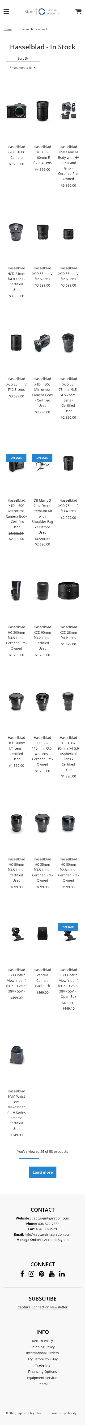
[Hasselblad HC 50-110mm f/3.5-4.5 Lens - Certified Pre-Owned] (42, 701)
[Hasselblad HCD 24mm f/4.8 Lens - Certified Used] (16, 232)
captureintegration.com (50, 1218)
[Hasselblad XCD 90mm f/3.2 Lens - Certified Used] (42, 591)
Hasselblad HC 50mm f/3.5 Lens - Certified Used (16, 870)
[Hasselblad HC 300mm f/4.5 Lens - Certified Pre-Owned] (16, 591)
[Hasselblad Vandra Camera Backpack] (42, 934)
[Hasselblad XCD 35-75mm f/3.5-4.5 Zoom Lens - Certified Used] (68, 343)
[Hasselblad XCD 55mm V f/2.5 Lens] (42, 232)
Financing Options (42, 1371)
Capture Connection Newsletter (43, 1307)
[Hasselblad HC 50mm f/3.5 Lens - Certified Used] (16, 823)
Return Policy (42, 1340)
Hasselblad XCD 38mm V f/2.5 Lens (68, 273)
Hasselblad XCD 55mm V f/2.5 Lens (42, 273)
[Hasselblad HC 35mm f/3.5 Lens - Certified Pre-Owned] (42, 823)
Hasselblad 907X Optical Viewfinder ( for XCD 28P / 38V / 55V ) (16, 980)
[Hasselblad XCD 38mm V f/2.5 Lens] (68, 232)
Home (8, 29)
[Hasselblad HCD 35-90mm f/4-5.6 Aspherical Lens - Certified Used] (68, 701)
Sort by (23, 58)
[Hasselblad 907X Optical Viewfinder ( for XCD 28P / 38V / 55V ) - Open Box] (68, 934)
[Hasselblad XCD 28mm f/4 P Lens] (68, 591)
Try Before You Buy (43, 1359)
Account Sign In (56, 1239)
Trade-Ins (42, 1365)
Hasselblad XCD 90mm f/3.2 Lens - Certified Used (42, 638)
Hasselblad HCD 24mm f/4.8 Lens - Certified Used (16, 279)
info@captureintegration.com (48, 1234)
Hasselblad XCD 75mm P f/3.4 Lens (68, 505)
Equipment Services (42, 1377)
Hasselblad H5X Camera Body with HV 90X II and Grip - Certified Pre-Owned (68, 162)
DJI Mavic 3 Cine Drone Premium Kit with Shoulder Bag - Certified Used (42, 516)
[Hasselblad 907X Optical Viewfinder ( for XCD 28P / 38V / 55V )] (16, 934)
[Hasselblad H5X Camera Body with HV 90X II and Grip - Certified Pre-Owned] (68, 111)
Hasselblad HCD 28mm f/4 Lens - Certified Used (16, 748)
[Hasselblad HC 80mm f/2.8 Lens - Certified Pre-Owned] (68, 823)
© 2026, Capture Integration (23, 1413)
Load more (43, 1172)
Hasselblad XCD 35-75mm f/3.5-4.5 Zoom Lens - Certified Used (68, 394)
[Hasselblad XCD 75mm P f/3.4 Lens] (68, 464)
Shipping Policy (42, 1347)
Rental (43, 1384)
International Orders (42, 1353)
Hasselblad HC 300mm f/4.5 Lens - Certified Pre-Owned (16, 638)
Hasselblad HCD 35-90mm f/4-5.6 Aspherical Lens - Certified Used (68, 753)
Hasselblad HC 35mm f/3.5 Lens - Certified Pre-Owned (42, 870)
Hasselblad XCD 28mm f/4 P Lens (68, 632)
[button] (23, 68)
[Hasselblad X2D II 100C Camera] (16, 111)
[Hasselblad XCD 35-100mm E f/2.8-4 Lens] (42, 111)
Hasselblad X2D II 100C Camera (16, 152)
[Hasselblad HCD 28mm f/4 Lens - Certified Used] (16, 701)
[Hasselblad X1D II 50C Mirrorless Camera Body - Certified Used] (42, 343)
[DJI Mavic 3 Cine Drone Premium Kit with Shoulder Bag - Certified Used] (42, 464)
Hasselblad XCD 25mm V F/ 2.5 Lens (16, 384)
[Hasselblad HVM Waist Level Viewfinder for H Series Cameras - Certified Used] (16, 1055)
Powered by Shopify (63, 1413)
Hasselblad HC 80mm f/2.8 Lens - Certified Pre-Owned (68, 870)
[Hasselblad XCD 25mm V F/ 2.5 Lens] (16, 343)
